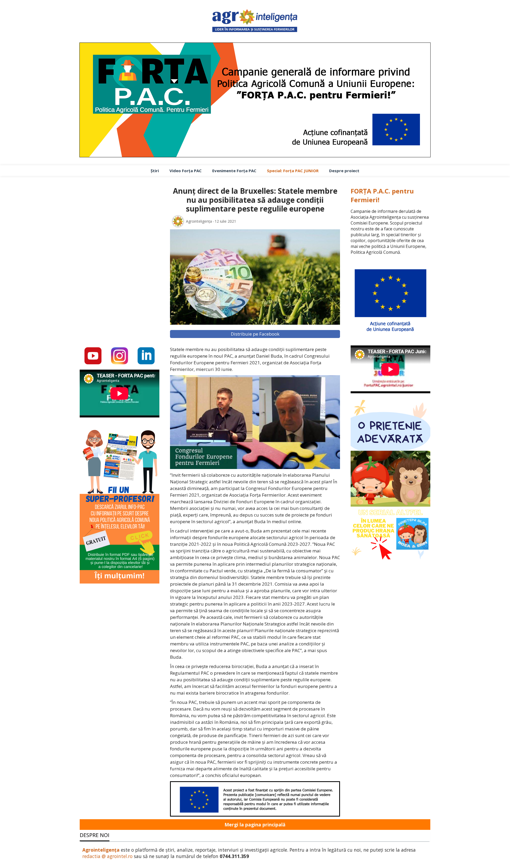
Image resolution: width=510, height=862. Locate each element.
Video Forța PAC (185, 170)
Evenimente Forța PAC (234, 170)
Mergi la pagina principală (255, 824)
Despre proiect (344, 170)
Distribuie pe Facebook (255, 334)
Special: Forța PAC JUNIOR (292, 170)
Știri (155, 170)
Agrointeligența (101, 850)
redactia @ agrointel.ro (107, 856)
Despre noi (94, 835)
